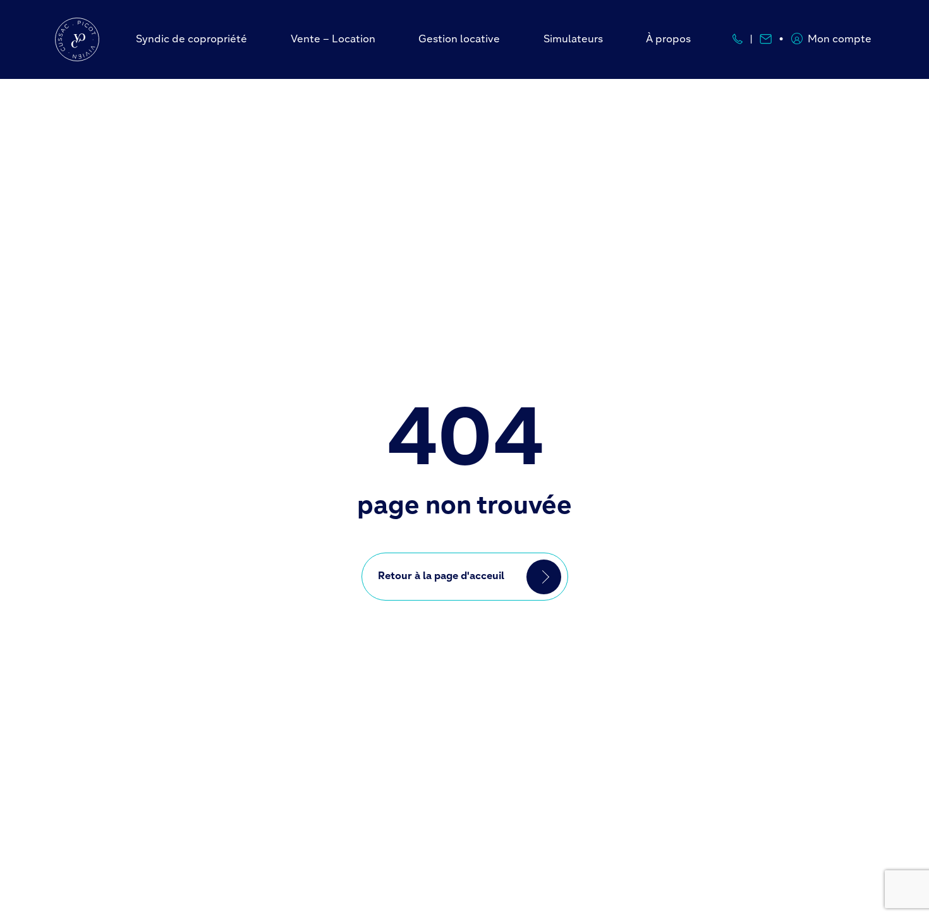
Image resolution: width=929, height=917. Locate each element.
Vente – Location (333, 40)
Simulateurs (573, 40)
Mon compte (839, 40)
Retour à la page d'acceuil (441, 577)
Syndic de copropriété (191, 40)
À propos (668, 40)
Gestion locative (459, 40)
